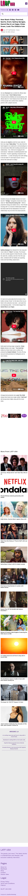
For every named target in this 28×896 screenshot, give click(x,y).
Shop (2, 870)
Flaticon (3, 885)
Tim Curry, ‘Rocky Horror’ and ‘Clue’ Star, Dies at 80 (14, 473)
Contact (3, 872)
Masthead (4, 869)
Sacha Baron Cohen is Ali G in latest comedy (13, 564)
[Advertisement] (14, 433)
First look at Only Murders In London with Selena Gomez (12, 586)
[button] (26, 3)
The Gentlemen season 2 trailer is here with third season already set (13, 679)
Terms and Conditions (8, 883)
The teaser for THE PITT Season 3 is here (12, 702)
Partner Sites (5, 874)
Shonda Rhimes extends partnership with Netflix (12, 496)
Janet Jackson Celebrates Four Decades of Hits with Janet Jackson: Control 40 (14, 724)
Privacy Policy (5, 881)
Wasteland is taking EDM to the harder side (14, 739)
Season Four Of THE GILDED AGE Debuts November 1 (12, 609)
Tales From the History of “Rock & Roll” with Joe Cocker (14, 541)
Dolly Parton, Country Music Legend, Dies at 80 (13, 519)
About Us (4, 867)
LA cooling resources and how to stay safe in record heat (13, 656)
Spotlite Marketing (11, 894)
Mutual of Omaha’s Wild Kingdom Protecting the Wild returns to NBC (14, 633)
